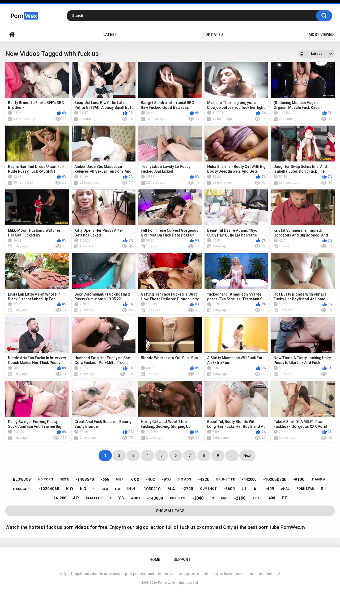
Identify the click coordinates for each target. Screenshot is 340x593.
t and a (318, 479)
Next (247, 455)
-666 (105, 479)
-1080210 (151, 488)
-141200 (59, 498)
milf (120, 479)
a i (255, 488)
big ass (184, 479)
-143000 (155, 498)
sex (104, 489)
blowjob (22, 479)
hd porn (45, 479)
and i (135, 498)
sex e (64, 479)
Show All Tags (170, 511)
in (212, 498)
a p (76, 498)
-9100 (298, 479)
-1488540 (85, 479)
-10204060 (49, 488)
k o (69, 488)
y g (121, 498)
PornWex (164, 582)
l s (244, 489)
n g (83, 489)
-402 (150, 479)
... (231, 455)
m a (171, 488)
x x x (134, 479)
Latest (110, 34)
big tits (177, 498)
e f (284, 498)
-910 (166, 479)
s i (323, 488)
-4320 (203, 479)
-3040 (197, 498)
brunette (225, 479)
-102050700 (274, 479)
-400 (271, 498)
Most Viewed (321, 34)
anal (285, 489)
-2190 (239, 498)
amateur (94, 498)
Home (12, 35)
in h (131, 488)
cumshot (208, 489)
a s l (256, 498)
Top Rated (213, 34)
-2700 (187, 488)
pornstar (305, 489)
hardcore (22, 489)
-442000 (249, 479)
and (224, 498)
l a (117, 489)
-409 (269, 488)
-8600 (229, 488)
